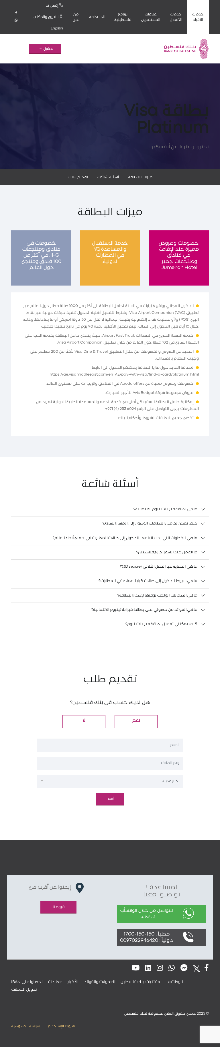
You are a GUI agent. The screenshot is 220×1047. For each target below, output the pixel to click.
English (57, 28)
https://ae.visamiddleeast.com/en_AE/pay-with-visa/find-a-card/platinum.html (124, 374)
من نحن (76, 17)
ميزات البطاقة (140, 177)
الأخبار (73, 982)
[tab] (110, 509)
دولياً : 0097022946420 (146, 940)
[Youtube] (135, 969)
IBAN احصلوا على (26, 982)
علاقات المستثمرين (150, 17)
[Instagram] (160, 969)
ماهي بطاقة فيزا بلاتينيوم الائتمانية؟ (165, 509)
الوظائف (175, 982)
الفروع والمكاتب (45, 17)
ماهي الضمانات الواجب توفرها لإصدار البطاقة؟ (157, 595)
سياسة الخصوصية (25, 1026)
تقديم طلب (78, 177)
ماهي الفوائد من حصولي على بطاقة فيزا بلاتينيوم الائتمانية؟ (144, 609)
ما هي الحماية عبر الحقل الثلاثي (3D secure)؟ (158, 566)
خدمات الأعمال (176, 17)
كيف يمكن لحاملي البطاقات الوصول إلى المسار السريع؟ (150, 523)
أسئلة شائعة (108, 177)
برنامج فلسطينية (122, 17)
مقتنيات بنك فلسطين (140, 982)
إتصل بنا (52, 5)
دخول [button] (48, 48)
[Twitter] (195, 969)
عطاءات (55, 982)
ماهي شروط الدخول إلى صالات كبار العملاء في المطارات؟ (148, 581)
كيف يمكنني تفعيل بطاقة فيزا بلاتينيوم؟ (161, 624)
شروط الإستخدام (61, 1026)
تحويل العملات (24, 989)
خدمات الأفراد (198, 17)
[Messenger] (184, 969)
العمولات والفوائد (99, 982)
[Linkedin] (148, 969)
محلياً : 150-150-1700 (147, 934)
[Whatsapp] (16, 21)
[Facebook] (16, 13)
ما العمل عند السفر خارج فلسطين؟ (167, 552)
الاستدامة (97, 17)
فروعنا (58, 907)
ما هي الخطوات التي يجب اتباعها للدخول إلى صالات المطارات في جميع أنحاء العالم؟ (125, 538)
